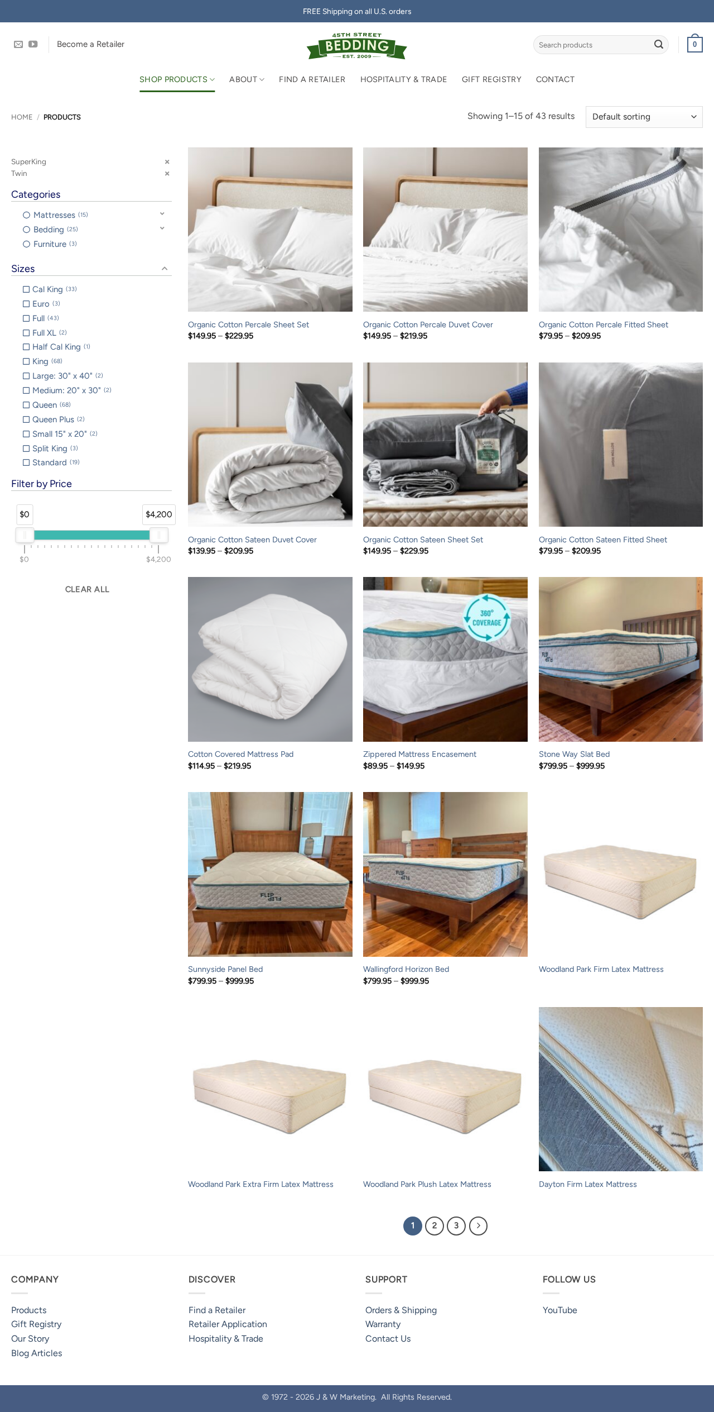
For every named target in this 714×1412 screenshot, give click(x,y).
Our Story (30, 1338)
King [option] (46, 361)
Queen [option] (50, 405)
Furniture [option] (54, 244)
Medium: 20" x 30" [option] (70, 390)
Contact (555, 79)
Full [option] (44, 318)
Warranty (383, 1324)
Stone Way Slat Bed (574, 754)
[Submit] (658, 44)
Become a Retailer (90, 44)
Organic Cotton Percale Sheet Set (248, 324)
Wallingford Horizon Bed (406, 969)
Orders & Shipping (401, 1310)
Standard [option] (55, 462)
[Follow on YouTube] (32, 45)
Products (28, 1310)
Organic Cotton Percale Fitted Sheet (603, 324)
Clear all (87, 589)
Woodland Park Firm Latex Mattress (601, 969)
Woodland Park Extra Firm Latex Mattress (261, 1184)
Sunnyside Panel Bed (225, 969)
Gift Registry (492, 79)
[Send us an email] (18, 45)
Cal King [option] (53, 289)
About (243, 79)
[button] (695, 44)
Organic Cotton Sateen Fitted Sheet (603, 540)
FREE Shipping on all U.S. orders (357, 11)
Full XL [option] (48, 333)
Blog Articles (36, 1353)
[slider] (24, 535)
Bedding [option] (54, 230)
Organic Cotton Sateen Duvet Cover (252, 540)
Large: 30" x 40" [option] (66, 376)
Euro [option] (45, 304)
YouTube (560, 1310)
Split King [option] (54, 448)
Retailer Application (228, 1324)
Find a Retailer (312, 79)
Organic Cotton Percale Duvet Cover (428, 324)
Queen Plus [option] (57, 419)
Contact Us (388, 1338)
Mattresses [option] (59, 215)
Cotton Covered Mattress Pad (240, 754)
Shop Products (173, 79)
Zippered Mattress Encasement (419, 754)
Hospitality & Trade (403, 79)
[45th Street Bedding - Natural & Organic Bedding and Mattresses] (357, 44)
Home (22, 117)
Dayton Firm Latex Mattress (588, 1184)
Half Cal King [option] (60, 347)
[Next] (478, 1226)
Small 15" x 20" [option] (63, 434)
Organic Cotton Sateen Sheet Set (423, 540)
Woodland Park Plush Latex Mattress (427, 1184)
